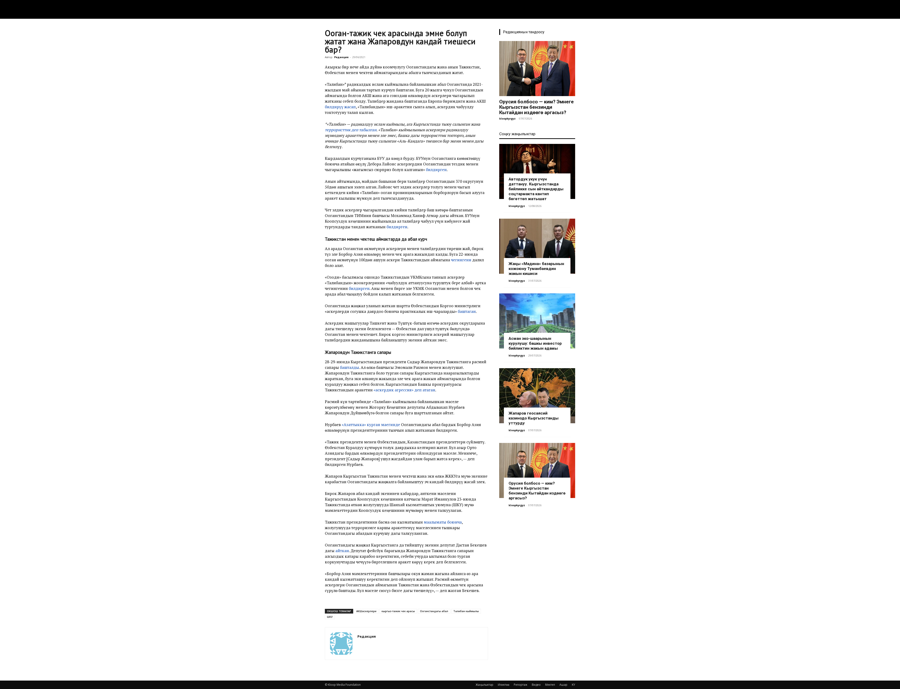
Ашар (563, 685)
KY (573, 685)
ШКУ (330, 616)
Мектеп (550, 685)
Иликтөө (503, 685)
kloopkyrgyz (507, 118)
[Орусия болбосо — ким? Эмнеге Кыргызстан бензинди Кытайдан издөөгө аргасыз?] (537, 68)
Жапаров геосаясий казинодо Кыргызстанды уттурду (534, 418)
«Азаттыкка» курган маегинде (370, 424)
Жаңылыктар (484, 685)
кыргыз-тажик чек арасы (398, 611)
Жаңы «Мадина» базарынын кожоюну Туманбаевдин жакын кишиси (536, 268)
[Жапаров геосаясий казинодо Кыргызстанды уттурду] (537, 395)
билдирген (436, 169)
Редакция (341, 57)
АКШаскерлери (366, 611)
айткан (342, 550)
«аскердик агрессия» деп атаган (404, 390)
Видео (536, 685)
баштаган (467, 311)
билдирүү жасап (340, 106)
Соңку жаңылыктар (517, 133)
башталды (349, 367)
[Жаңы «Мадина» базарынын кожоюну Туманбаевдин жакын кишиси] (537, 246)
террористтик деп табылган (350, 129)
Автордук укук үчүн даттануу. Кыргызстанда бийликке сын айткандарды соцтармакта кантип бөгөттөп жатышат (536, 189)
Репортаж (520, 685)
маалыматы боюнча (443, 522)
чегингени (461, 259)
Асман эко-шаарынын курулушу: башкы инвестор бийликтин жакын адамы (535, 343)
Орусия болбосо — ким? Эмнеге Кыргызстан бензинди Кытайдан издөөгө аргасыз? (536, 107)
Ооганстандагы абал (434, 611)
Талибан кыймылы (466, 611)
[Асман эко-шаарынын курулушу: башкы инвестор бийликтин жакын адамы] (537, 320)
